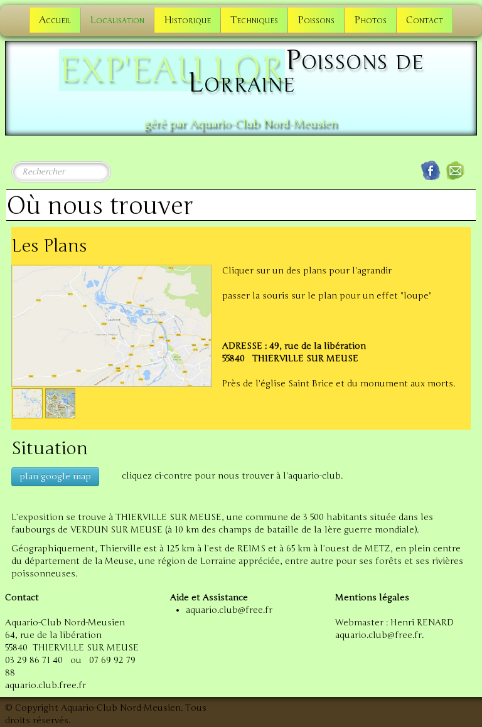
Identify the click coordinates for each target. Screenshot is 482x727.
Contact (424, 20)
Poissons (316, 20)
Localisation (117, 20)
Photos (370, 20)
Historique (187, 20)
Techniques (254, 20)
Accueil (55, 20)
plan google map (55, 476)
